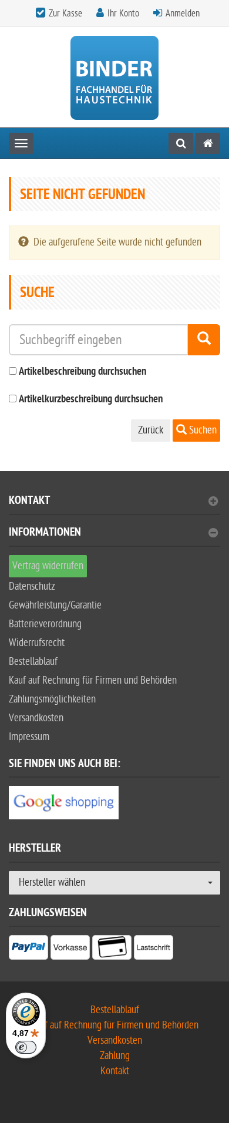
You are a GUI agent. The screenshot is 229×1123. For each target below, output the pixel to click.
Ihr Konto (123, 13)
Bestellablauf (33, 661)
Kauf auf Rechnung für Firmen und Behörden (93, 680)
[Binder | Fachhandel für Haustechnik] (114, 77)
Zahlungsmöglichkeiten (52, 699)
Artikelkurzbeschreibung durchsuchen (91, 399)
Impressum (29, 737)
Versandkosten (36, 718)
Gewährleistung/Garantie (55, 605)
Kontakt (29, 502)
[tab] (114, 505)
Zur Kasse (65, 13)
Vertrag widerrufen (47, 566)
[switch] (25, 1047)
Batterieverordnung (45, 624)
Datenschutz (32, 586)
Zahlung (115, 1056)
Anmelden (183, 13)
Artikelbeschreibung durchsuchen (82, 372)
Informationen (45, 533)
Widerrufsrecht (37, 643)
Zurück (150, 430)
